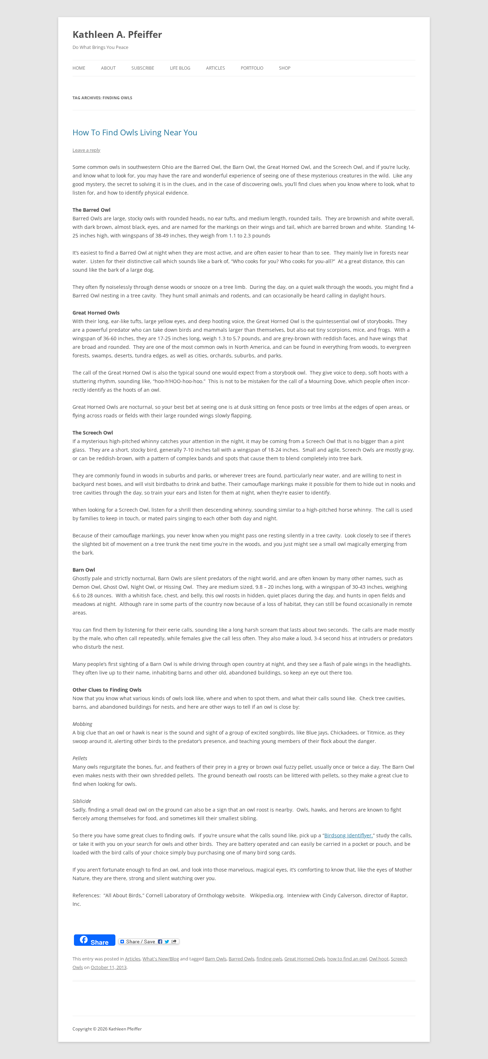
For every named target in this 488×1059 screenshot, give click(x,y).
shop (284, 68)
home (79, 68)
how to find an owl (347, 958)
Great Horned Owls (304, 958)
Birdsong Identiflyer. (348, 835)
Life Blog (180, 68)
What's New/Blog (161, 958)
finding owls (269, 958)
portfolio (252, 68)
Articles (215, 68)
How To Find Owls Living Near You (135, 132)
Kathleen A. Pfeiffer (117, 34)
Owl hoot (379, 958)
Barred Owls (241, 958)
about (108, 68)
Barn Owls (215, 958)
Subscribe (142, 68)
